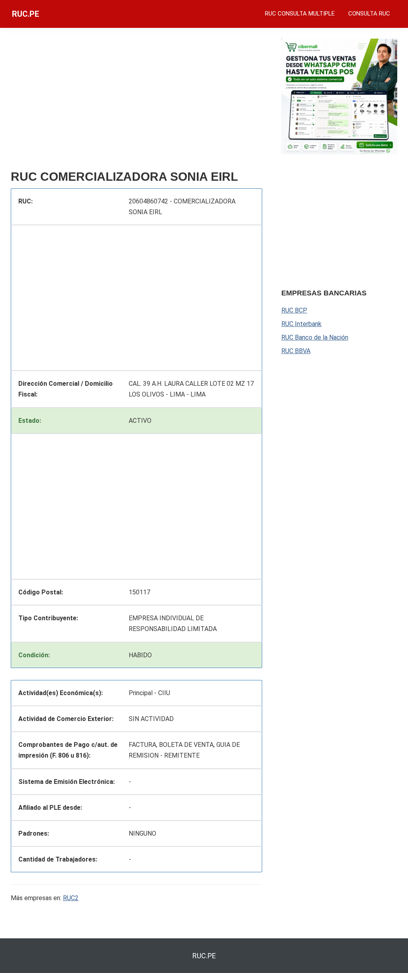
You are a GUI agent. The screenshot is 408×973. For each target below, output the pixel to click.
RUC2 (70, 898)
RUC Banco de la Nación (314, 337)
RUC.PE (25, 14)
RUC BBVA (295, 351)
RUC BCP (294, 310)
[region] (136, 102)
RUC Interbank (301, 324)
